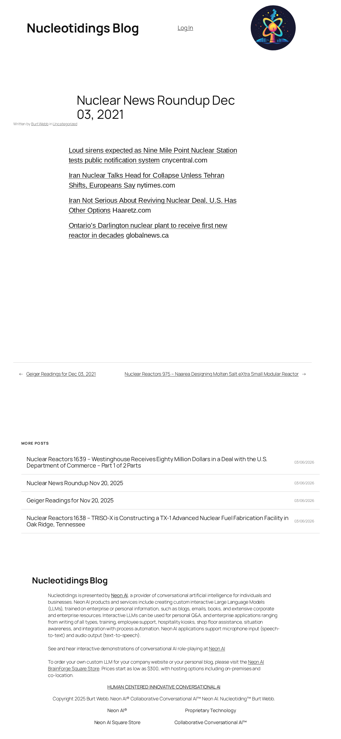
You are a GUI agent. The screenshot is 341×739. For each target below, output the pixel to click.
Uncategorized (65, 123)
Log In (185, 28)
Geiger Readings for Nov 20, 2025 (70, 500)
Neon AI (119, 595)
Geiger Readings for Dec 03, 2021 (61, 374)
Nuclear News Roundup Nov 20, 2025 (75, 483)
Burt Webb (39, 123)
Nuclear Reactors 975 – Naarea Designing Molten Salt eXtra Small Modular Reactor (212, 374)
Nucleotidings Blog (83, 27)
